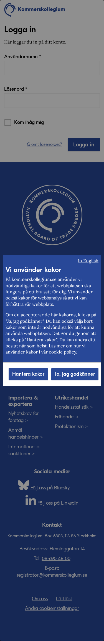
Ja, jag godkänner (75, 374)
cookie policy (62, 352)
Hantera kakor (28, 374)
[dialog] (52, 320)
